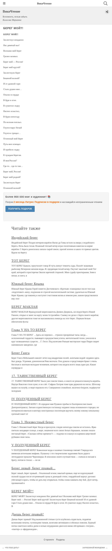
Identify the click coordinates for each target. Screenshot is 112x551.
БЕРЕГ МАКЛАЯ (24, 306)
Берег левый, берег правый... (33, 468)
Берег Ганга (20, 352)
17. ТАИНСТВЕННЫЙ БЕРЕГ (34, 376)
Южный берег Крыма (27, 283)
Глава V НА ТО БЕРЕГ (28, 329)
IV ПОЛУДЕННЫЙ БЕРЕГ (31, 399)
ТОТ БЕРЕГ (20, 260)
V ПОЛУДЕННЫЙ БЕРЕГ (30, 445)
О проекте (49, 540)
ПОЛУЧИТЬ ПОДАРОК (20, 209)
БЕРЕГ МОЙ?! (22, 491)
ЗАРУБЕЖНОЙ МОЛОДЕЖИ (93, 548)
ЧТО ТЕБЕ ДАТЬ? (12, 548)
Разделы (60, 540)
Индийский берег (24, 237)
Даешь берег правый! (27, 514)
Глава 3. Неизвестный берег (32, 422)
